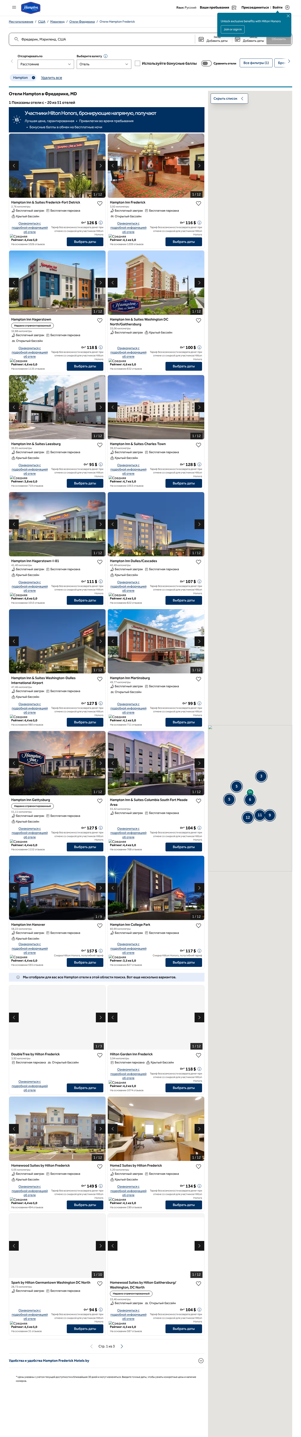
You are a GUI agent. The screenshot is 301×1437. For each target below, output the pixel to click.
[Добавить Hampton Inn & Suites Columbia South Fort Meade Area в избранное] (198, 801)
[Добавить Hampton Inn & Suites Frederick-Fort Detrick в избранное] (99, 203)
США (41, 22)
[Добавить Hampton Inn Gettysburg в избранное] (99, 801)
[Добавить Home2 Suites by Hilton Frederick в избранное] (198, 1166)
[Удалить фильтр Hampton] (33, 77)
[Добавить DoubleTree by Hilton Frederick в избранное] (99, 1055)
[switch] (206, 63)
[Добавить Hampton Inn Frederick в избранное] (198, 203)
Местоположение (21, 22)
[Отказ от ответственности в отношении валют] (105, 56)
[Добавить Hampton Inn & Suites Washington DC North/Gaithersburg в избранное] (198, 320)
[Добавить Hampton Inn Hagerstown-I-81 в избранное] (99, 562)
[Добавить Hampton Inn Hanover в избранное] (99, 925)
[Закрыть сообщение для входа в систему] (288, 16)
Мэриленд (57, 22)
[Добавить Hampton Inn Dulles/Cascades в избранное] (198, 562)
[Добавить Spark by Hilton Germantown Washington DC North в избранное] (99, 1283)
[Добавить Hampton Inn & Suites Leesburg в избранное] (99, 445)
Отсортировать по (30, 56)
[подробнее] (100, 222)
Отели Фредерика (82, 22)
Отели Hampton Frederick (117, 22)
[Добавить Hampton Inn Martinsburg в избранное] (198, 679)
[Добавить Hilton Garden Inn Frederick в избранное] (198, 1055)
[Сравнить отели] (206, 63)
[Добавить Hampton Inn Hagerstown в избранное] (99, 320)
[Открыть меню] (14, 7)
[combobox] (101, 39)
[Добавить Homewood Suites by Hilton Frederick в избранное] (99, 1166)
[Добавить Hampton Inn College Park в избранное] (198, 925)
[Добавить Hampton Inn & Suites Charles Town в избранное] (198, 445)
